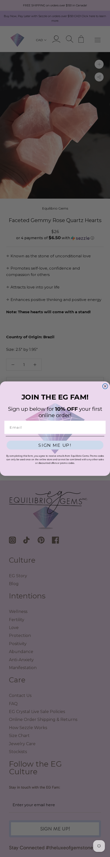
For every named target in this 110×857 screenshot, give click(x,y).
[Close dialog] (105, 386)
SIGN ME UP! (55, 445)
